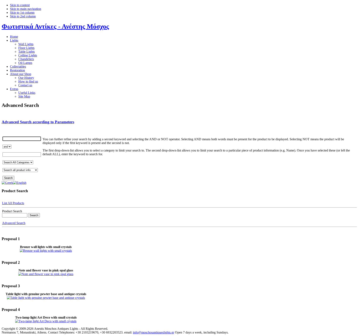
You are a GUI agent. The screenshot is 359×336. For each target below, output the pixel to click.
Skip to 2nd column (23, 16)
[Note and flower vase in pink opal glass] (45, 274)
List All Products (13, 203)
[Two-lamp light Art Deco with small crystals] (45, 321)
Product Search (12, 211)
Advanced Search (13, 223)
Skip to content (20, 5)
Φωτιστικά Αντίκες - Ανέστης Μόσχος (55, 26)
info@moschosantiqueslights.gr (153, 332)
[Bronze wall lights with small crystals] (46, 250)
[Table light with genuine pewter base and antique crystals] (46, 297)
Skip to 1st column (22, 12)
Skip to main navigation (25, 9)
